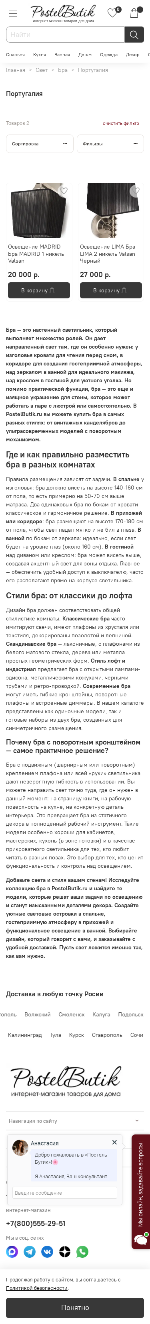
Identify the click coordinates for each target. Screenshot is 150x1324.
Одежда (109, 54)
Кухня (39, 54)
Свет (42, 69)
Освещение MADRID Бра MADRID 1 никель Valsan (36, 253)
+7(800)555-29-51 (35, 1223)
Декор (133, 54)
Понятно (75, 1307)
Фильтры (93, 144)
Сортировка (25, 144)
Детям (85, 54)
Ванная (62, 54)
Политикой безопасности (37, 1288)
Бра (63, 69)
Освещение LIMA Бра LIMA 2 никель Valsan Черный (107, 253)
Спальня (15, 54)
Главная (15, 69)
